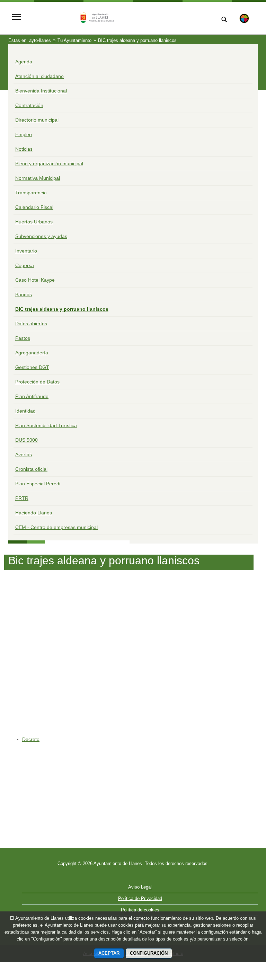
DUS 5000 (26, 440)
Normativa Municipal (37, 178)
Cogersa (24, 265)
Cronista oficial (31, 469)
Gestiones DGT (32, 367)
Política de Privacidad (140, 898)
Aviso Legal (140, 887)
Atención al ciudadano (39, 76)
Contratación (29, 105)
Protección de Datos (37, 382)
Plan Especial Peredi (37, 483)
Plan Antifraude (31, 396)
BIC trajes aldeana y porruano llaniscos (61, 309)
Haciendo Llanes (33, 512)
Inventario (26, 251)
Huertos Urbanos (34, 221)
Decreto (30, 739)
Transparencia (31, 192)
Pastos (22, 338)
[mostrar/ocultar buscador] (224, 20)
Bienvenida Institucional (41, 91)
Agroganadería (31, 352)
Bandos (23, 294)
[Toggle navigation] (16, 17)
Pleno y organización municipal (49, 163)
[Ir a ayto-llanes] (117, 17)
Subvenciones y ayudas (41, 236)
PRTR (21, 498)
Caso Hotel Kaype (35, 280)
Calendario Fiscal (34, 207)
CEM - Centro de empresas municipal (56, 527)
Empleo (23, 134)
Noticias (24, 149)
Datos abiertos (31, 323)
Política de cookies (140, 909)
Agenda (23, 61)
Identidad (25, 411)
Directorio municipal (37, 120)
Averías (23, 454)
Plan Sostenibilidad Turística (46, 425)
